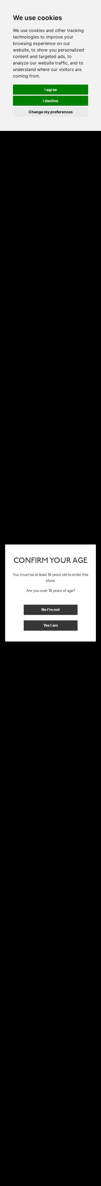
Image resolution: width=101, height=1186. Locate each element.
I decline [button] (50, 100)
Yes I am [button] (50, 625)
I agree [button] (50, 89)
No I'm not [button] (50, 609)
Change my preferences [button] (51, 111)
